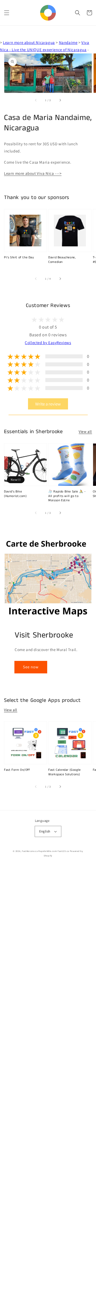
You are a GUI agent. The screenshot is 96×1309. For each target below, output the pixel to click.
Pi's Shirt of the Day (19, 257)
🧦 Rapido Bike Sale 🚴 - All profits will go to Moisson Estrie (67, 496)
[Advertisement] (48, 1087)
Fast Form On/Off (17, 770)
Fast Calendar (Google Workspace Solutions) (64, 772)
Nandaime (68, 42)
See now (31, 666)
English (44, 831)
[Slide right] (60, 100)
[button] (7, 13)
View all (85, 431)
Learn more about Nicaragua (29, 42)
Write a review (48, 404)
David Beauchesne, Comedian (61, 259)
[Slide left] (36, 100)
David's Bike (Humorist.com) (15, 494)
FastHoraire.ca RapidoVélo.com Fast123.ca (45, 851)
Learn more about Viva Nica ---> (33, 173)
